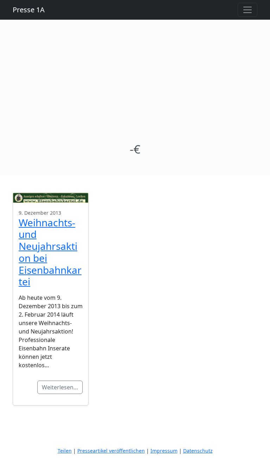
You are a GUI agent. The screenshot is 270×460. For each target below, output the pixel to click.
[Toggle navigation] (247, 10)
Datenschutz (198, 450)
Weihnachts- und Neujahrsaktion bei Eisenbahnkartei (50, 252)
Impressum (164, 450)
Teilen (65, 450)
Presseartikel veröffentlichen (111, 450)
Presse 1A (29, 9)
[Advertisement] (135, 89)
